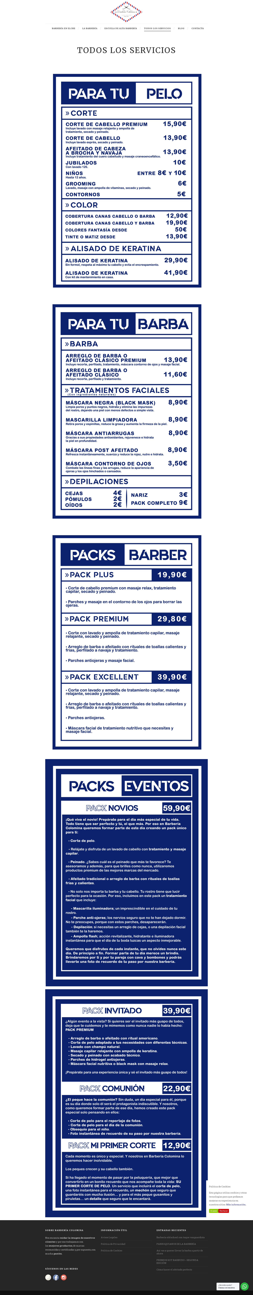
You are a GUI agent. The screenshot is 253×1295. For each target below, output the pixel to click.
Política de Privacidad (113, 1244)
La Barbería (89, 28)
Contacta (198, 28)
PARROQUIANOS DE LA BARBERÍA (176, 1244)
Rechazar (224, 1211)
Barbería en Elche (63, 28)
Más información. (236, 1204)
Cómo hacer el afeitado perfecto (174, 1269)
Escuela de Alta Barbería (120, 28)
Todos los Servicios (157, 28)
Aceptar (213, 1211)
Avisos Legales (109, 1237)
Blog (181, 28)
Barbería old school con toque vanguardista (181, 1237)
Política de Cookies (111, 1250)
